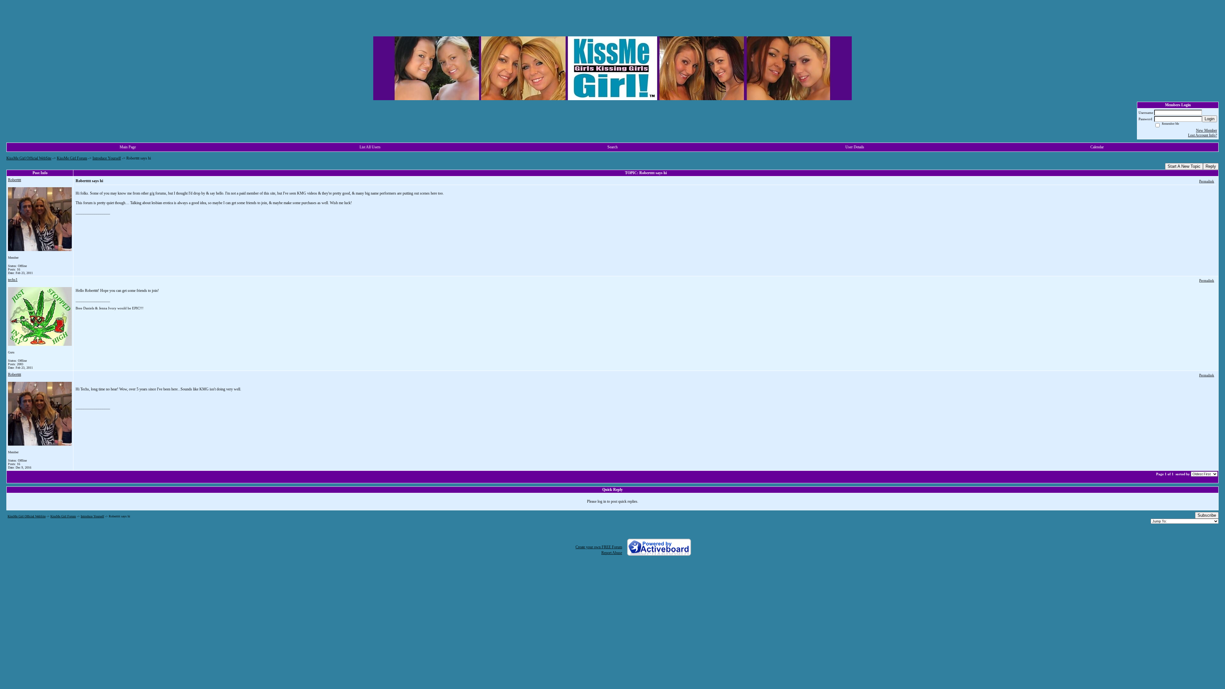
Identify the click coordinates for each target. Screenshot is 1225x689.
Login (1209, 118)
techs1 (13, 280)
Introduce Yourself (107, 158)
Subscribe (1207, 515)
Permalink (1206, 181)
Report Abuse (611, 553)
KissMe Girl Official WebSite (28, 158)
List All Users (370, 147)
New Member (1206, 130)
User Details (854, 147)
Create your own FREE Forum (598, 547)
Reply (1211, 166)
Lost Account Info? (1202, 135)
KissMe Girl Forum (72, 158)
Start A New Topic (1184, 166)
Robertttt (14, 180)
